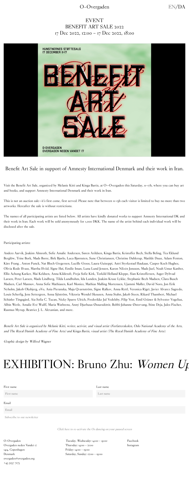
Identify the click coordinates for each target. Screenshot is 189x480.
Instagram (133, 445)
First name (10, 387)
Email (7, 403)
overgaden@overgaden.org (19, 458)
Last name (102, 387)
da (181, 6)
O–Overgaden (94, 7)
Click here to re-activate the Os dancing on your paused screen (94, 429)
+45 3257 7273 (12, 463)
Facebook (132, 441)
